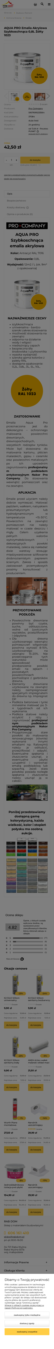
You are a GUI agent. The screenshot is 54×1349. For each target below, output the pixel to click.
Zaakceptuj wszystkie (27, 1332)
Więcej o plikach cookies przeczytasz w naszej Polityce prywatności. (24, 1306)
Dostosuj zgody (27, 1323)
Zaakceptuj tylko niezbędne (27, 1315)
